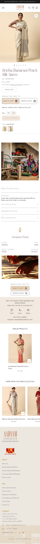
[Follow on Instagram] (19, 533)
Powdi (36, 244)
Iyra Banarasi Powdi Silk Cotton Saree (18, 367)
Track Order (6, 501)
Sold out (9, 90)
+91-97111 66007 (11, 529)
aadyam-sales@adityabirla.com (20, 319)
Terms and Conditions (9, 488)
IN (13, 113)
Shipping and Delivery (9, 494)
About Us (5, 464)
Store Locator (6, 477)
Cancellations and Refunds (10, 498)
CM (8, 113)
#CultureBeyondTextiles (9, 467)
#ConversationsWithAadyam (11, 471)
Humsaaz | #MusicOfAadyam (11, 474)
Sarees (4, 251)
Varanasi (5, 244)
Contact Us (5, 505)
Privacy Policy (6, 491)
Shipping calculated (16, 85)
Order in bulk (26, 101)
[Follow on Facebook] (16, 533)
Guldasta (34, 251)
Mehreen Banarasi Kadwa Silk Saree (13, 419)
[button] (20, 204)
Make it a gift (8, 101)
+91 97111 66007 (20, 317)
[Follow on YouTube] (23, 533)
